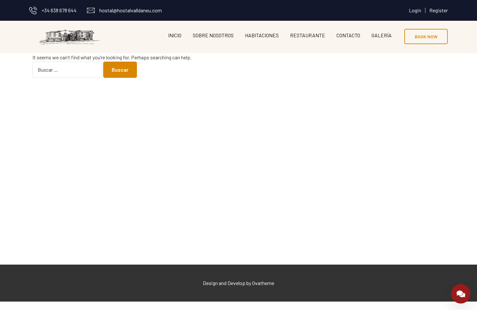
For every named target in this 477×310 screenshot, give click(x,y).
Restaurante (307, 35)
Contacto (348, 35)
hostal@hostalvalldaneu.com (130, 10)
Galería (382, 35)
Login (415, 10)
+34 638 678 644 (59, 10)
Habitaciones (262, 35)
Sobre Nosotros (213, 35)
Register (438, 10)
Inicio (174, 35)
